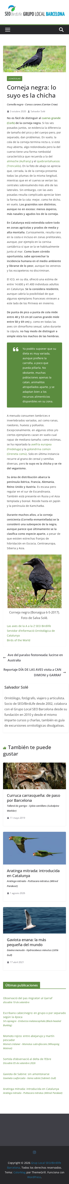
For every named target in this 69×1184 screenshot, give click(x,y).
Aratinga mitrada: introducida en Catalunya (33, 878)
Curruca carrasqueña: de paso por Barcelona (33, 802)
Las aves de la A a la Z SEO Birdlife (29, 626)
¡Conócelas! (14, 78)
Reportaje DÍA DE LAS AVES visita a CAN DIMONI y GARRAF (32, 672)
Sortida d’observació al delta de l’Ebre (27, 1061)
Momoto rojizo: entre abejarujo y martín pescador (31, 1042)
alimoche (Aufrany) (19, 161)
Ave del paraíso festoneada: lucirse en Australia (35, 658)
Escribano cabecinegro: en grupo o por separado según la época (34, 1019)
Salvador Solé (38, 111)
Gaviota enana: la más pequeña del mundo (32, 947)
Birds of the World (18, 640)
